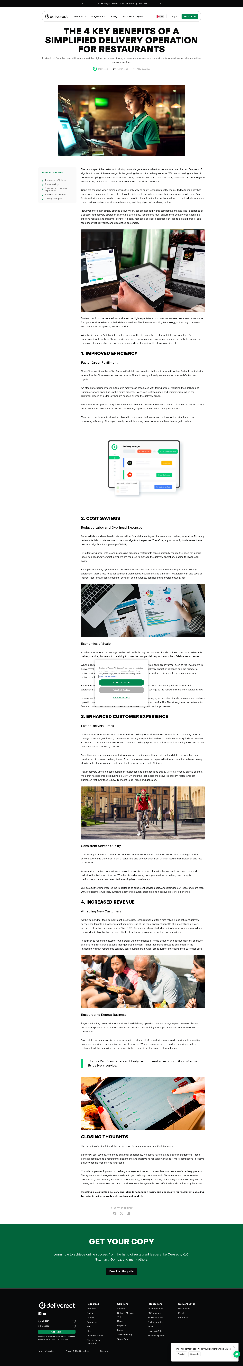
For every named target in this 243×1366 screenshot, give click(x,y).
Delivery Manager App (126, 1315)
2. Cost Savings (52, 184)
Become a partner (156, 1335)
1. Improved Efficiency (55, 180)
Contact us (92, 1322)
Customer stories (95, 1335)
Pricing (90, 1313)
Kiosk (120, 1330)
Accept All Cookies (121, 682)
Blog (89, 1331)
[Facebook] (114, 1213)
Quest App (122, 1339)
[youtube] (44, 1314)
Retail (150, 1326)
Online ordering (155, 1322)
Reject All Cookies (121, 690)
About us (91, 1308)
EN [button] (162, 16)
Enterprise (183, 1317)
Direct (120, 1321)
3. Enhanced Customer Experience (56, 189)
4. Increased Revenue (55, 194)
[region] (121, 683)
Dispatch (121, 1325)
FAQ (89, 1326)
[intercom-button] (236, 1354)
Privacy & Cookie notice (77, 1351)
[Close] (234, 1347)
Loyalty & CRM (155, 1331)
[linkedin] (40, 1314)
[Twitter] (121, 1213)
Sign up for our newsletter (94, 1342)
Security (104, 1351)
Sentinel (121, 1308)
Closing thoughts (53, 199)
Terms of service (46, 1351)
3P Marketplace (155, 1317)
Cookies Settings (121, 697)
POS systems (154, 1313)
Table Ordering (124, 1334)
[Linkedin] (128, 1213)
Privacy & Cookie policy (108, 676)
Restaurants (184, 1308)
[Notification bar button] (82, 3)
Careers (90, 1317)
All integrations (155, 1308)
